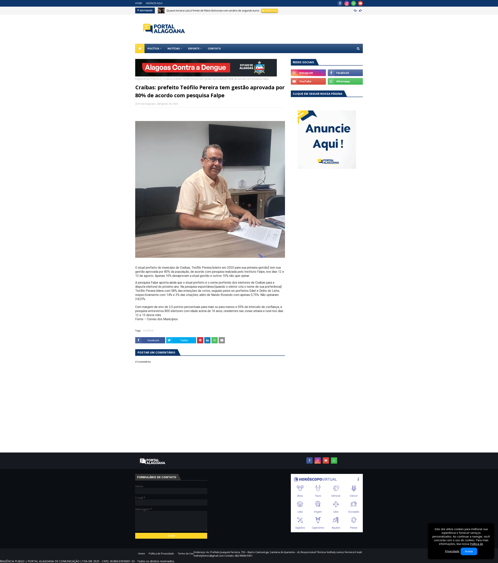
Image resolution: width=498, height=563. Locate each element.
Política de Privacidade (161, 553)
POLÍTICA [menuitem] (153, 48)
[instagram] (346, 3)
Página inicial (142, 79)
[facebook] (340, 3)
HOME (138, 3)
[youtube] (360, 3)
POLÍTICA (156, 79)
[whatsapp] (353, 3)
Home (141, 553)
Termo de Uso (186, 553)
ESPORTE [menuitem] (193, 48)
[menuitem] (140, 48)
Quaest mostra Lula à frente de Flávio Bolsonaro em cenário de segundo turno (213, 10)
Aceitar (469, 551)
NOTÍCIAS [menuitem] (173, 48)
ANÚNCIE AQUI (154, 3)
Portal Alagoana (147, 103)
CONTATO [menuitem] (214, 48)
